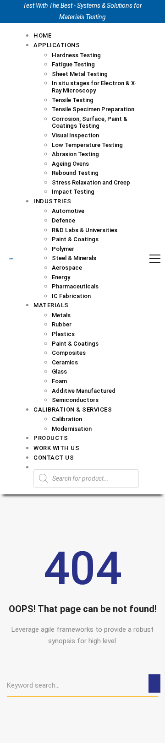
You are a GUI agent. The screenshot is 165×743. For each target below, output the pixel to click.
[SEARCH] (154, 683)
